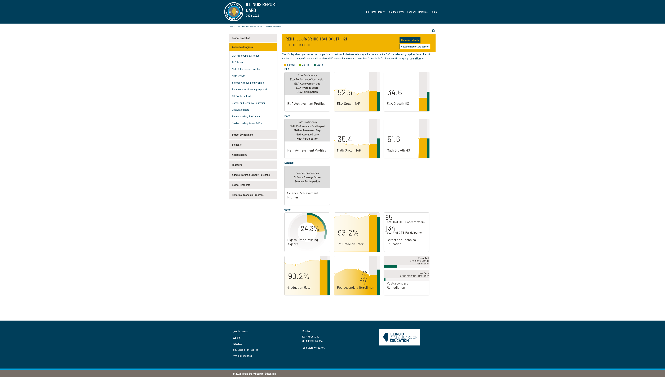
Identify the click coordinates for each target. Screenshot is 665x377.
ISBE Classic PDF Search (245, 349)
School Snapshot (241, 37)
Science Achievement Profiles (248, 82)
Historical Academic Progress (248, 194)
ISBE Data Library (375, 11)
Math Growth (238, 75)
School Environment (242, 134)
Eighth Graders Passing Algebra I (249, 89)
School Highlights (241, 184)
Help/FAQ (423, 11)
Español (411, 11)
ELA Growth (238, 62)
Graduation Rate (240, 109)
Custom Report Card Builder (415, 46)
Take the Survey (395, 11)
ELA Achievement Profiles (245, 55)
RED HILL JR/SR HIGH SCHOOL (250, 26)
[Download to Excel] (433, 31)
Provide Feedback (242, 355)
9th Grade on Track (242, 96)
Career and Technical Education (248, 102)
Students (237, 144)
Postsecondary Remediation (247, 123)
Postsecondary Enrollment (246, 116)
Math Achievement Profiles (246, 69)
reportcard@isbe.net (313, 347)
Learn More (416, 58)
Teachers (237, 164)
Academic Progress (242, 46)
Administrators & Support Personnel (251, 174)
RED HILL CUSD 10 (298, 45)
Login (434, 11)
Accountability (239, 154)
